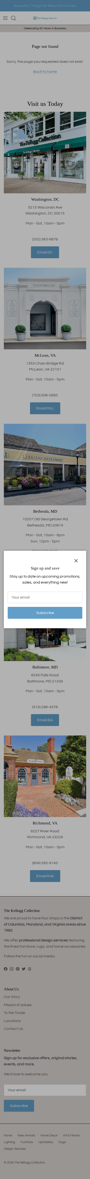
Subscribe (45, 613)
